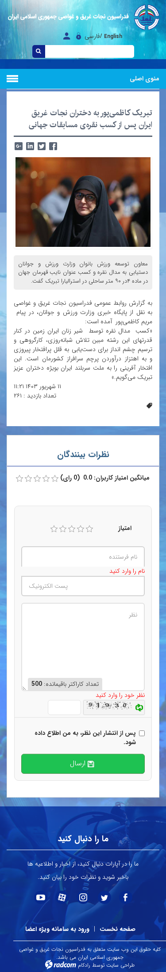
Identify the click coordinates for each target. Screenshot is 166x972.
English (113, 36)
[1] (54, 529)
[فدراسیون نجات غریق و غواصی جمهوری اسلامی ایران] (83, 17)
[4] (81, 529)
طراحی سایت (120, 965)
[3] (72, 529)
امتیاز (124, 528)
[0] (19, 479)
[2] (63, 529)
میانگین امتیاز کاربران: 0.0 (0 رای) (105, 478)
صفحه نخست (117, 929)
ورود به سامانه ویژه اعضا (57, 929)
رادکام (84, 965)
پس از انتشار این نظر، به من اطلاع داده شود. (85, 738)
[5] (89, 529)
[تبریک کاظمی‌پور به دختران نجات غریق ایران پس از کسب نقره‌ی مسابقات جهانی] (83, 201)
